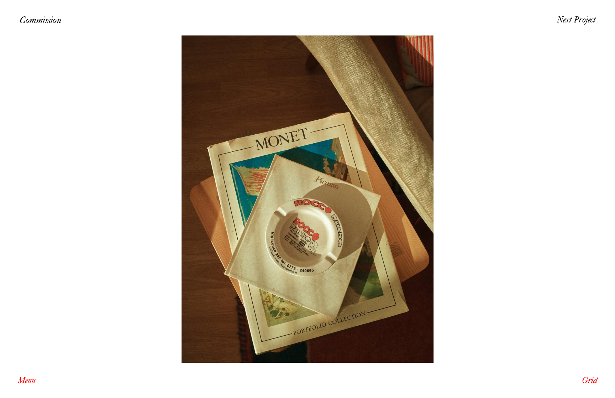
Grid (589, 380)
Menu (26, 380)
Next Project (576, 20)
